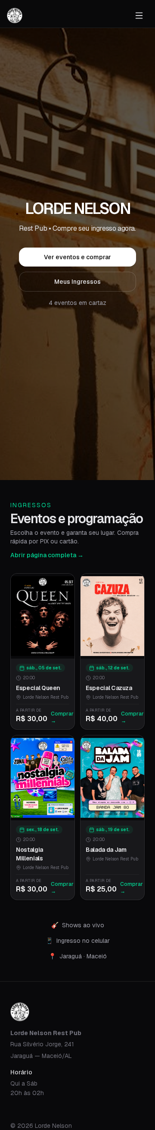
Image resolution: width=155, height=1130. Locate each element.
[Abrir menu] (139, 15)
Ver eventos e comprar (77, 257)
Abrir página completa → (47, 555)
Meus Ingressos (77, 282)
